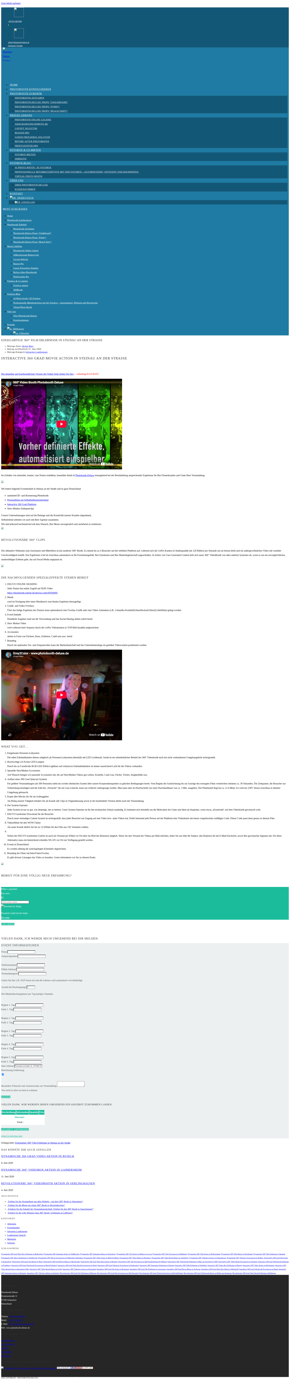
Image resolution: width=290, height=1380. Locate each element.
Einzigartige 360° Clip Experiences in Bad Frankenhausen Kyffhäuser (142, 1262)
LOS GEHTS (7, 924)
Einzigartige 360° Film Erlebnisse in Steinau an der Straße (42, 1143)
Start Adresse (7, 1066)
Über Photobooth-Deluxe (25, 316)
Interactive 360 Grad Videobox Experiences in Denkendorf (118, 1265)
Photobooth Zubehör (17, 224)
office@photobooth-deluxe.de (18, 42)
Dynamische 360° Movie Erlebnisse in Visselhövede (19, 1258)
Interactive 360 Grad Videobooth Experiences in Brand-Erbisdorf (34, 1265)
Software (11, 1243)
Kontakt (11, 324)
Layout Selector (20, 259)
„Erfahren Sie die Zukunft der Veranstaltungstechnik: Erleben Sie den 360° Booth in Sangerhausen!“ (50, 1209)
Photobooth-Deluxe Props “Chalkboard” (32, 233)
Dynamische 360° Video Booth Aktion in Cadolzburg (170, 1258)
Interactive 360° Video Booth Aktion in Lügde (46, 1269)
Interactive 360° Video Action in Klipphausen (258, 1265)
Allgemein (11, 1224)
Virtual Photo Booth (22, 307)
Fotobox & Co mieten (17, 281)
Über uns (11, 311)
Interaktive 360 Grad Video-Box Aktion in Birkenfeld (220, 1269)
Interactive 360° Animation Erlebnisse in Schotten (157, 1265)
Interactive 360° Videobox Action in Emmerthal (79, 1269)
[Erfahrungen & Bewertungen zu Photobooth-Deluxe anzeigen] (28, 1368)
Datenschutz (6, 1352)
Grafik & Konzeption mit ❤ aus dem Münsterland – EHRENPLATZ (70, 1378)
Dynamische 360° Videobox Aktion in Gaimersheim (41, 1169)
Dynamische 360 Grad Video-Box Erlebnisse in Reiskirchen (22, 1254)
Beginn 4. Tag (8, 1044)
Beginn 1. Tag (8, 1005)
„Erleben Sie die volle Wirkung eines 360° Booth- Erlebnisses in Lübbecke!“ (40, 1213)
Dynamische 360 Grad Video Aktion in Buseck (37, 1156)
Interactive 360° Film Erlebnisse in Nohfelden (191, 1265)
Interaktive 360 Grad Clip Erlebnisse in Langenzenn (148, 1269)
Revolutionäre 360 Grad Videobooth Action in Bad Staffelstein (161, 1273)
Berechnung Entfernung (12, 1070)
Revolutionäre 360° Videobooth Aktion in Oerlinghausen (48, 1183)
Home (10, 216)
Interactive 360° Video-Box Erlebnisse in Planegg (225, 1265)
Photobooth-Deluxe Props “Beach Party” (32, 242)
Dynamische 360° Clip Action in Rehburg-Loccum (134, 1254)
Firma (4, 952)
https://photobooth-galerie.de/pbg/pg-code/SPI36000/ (32, 593)
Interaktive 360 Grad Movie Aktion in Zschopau (184, 1269)
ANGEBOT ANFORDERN (15, 1129)
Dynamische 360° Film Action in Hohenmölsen (204, 1254)
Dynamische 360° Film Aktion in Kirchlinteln (237, 1254)
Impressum (6, 1356)
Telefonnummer (8, 965)
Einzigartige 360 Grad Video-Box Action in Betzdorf (99, 1262)
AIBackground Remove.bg (26, 255)
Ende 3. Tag (7, 1035)
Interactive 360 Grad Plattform (21, 504)
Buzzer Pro (18, 263)
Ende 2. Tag (7, 1022)
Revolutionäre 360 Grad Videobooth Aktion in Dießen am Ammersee (208, 1273)
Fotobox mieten (20, 285)
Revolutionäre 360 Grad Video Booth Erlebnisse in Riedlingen (254, 1273)
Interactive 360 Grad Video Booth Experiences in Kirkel (77, 1265)
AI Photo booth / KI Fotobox (26, 298)
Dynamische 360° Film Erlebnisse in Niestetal (269, 1254)
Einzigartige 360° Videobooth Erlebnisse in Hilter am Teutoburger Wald (193, 1262)
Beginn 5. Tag (8, 1057)
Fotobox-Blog (13, 294)
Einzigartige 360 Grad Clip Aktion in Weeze (27, 1262)
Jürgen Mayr (28, 346)
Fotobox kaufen (8, 1340)
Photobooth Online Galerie (26, 250)
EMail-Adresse (8, 969)
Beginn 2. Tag (8, 1018)
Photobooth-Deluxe (85, 475)
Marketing (11, 1239)
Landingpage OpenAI (16, 1235)
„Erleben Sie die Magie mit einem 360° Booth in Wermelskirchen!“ (36, 1205)
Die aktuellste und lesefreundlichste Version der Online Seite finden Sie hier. (37, 374)
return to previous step (11, 1136)
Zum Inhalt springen (11, 3)
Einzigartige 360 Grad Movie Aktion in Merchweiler (61, 1262)
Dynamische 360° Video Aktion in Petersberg (135, 1258)
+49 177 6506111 (15, 1320)
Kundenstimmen (21, 320)
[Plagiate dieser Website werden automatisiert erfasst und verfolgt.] (75, 1368)
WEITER (5, 1097)
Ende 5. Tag (7, 1061)
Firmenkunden (13, 1228)
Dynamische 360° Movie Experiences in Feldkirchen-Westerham (60, 1258)
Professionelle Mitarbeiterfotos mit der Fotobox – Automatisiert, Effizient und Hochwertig (55, 303)
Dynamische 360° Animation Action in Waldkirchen (62, 1254)
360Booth (18, 290)
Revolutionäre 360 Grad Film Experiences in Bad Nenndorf (118, 1273)
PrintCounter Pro (21, 276)
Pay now (5, 917)
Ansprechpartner (9, 956)
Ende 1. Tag (7, 1009)
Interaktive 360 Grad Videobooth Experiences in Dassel (258, 1269)
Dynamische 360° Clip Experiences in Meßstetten (170, 1254)
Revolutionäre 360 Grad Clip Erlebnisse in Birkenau (78, 1273)
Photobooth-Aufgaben (23, 229)
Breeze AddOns (14, 246)
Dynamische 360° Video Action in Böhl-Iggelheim (101, 1258)
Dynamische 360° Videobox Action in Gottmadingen (207, 1258)
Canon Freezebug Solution (25, 268)
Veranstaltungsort (9, 973)
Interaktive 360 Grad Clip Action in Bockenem (113, 1269)
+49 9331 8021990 (15, 21)
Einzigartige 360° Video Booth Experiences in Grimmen (238, 1262)
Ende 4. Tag (7, 1048)
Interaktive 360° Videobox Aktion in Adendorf (43, 1273)
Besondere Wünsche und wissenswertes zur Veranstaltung (28, 1086)
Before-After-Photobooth (25, 272)
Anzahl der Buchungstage (13, 987)
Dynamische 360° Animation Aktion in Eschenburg (98, 1254)
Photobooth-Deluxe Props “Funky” (29, 237)
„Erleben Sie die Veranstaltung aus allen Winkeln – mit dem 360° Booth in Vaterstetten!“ (45, 1201)
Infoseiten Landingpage (37, 352)
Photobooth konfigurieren (19, 220)
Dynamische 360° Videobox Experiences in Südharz (245, 1258)
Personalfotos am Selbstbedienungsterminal (27, 500)
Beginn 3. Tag (8, 1031)
